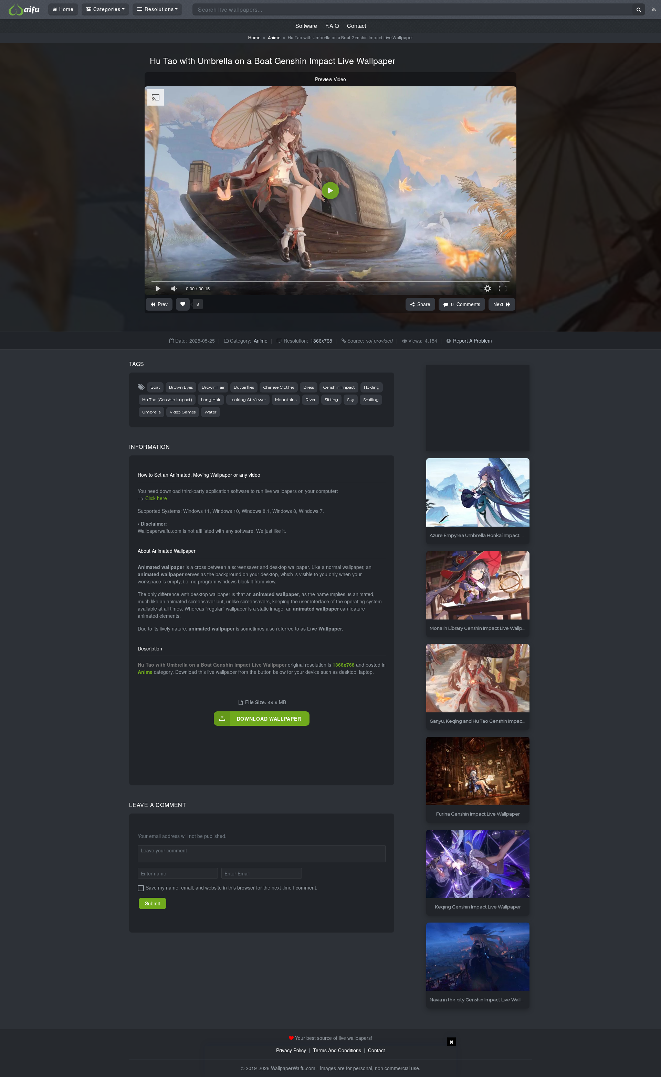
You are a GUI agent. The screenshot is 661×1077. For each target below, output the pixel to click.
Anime (274, 37)
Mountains (285, 399)
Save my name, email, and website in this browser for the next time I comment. (231, 887)
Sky (350, 399)
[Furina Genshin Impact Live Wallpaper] (477, 771)
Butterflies (244, 387)
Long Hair (211, 399)
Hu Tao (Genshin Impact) (167, 399)
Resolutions (158, 9)
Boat (155, 387)
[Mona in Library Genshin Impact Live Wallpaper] (477, 585)
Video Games (183, 411)
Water (210, 411)
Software (306, 26)
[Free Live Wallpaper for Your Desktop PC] (24, 8)
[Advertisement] (263, 748)
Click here (156, 498)
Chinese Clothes (278, 387)
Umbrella (151, 411)
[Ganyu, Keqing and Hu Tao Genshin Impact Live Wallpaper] (477, 678)
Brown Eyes (181, 387)
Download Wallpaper (269, 718)
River (310, 399)
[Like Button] (183, 304)
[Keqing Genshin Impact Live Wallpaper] (477, 864)
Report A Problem (472, 340)
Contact (356, 26)
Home (65, 9)
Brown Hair (213, 387)
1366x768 (321, 340)
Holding (371, 387)
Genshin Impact (339, 387)
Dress (308, 387)
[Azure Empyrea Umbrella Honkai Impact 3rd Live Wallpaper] (477, 492)
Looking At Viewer (248, 399)
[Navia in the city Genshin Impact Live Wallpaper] (477, 957)
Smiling (371, 399)
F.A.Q (332, 26)
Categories (106, 9)
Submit (152, 903)
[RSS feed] (654, 9)
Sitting (331, 399)
